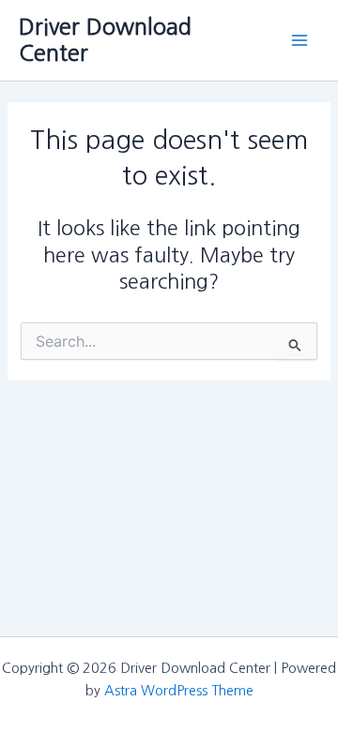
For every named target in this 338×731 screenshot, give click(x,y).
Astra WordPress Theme (179, 690)
